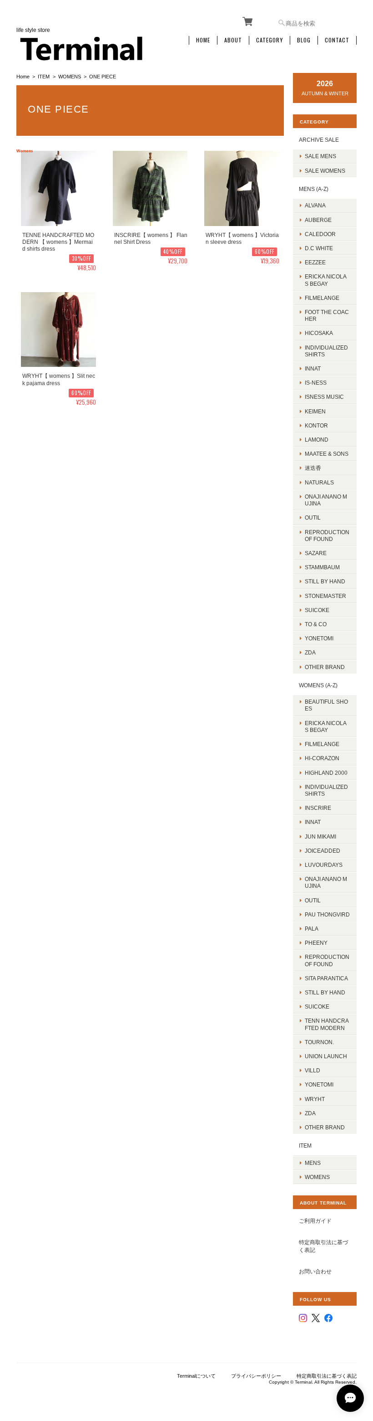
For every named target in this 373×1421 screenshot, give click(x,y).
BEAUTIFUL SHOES (326, 705)
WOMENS (69, 76)
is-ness (316, 383)
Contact (337, 40)
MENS (313, 1163)
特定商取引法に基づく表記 (323, 1246)
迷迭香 (313, 468)
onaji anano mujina (326, 500)
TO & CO (316, 624)
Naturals (319, 482)
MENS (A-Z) (313, 189)
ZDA (310, 652)
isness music (324, 397)
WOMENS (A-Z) (318, 685)
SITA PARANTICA (326, 978)
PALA (311, 929)
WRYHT (315, 1099)
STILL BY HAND (325, 992)
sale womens (325, 171)
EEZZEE (315, 262)
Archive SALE (319, 140)
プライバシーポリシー (256, 1376)
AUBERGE (318, 220)
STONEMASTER (325, 596)
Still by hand (325, 581)
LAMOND (316, 440)
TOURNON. (319, 1042)
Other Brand (325, 667)
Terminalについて (196, 1376)
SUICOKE (317, 610)
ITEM (44, 76)
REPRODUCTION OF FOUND (327, 535)
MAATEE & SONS (326, 454)
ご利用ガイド (315, 1221)
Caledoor (320, 234)
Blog (304, 40)
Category (269, 40)
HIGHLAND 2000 (326, 773)
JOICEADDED (322, 851)
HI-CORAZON (322, 758)
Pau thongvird (327, 914)
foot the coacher (327, 315)
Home (203, 40)
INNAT (313, 368)
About (233, 40)
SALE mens (320, 156)
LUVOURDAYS (324, 865)
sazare (316, 553)
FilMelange (322, 298)
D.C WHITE (319, 248)
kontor (316, 425)
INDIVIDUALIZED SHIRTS (326, 351)
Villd (312, 1070)
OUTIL (313, 517)
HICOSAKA (319, 333)
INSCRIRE (318, 808)
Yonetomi (319, 638)
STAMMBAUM (322, 567)
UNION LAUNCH (326, 1056)
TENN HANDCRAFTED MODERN (327, 1024)
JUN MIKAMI (320, 836)
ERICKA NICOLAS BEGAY (326, 279)
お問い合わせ (315, 1271)
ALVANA (315, 205)
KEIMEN (315, 411)
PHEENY (316, 943)
